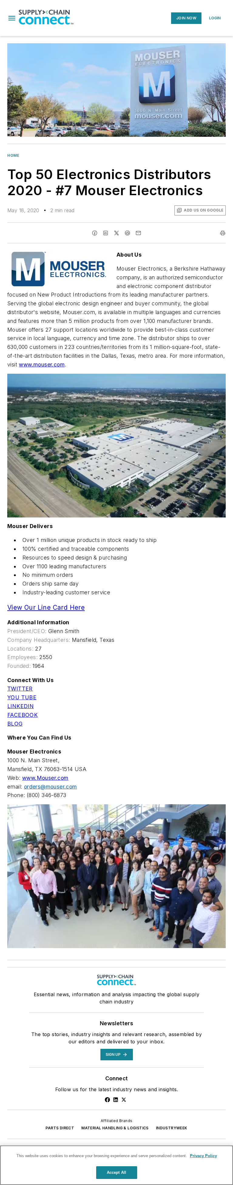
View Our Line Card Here (46, 607)
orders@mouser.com (50, 786)
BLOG (15, 724)
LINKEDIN (20, 706)
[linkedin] (106, 233)
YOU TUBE (21, 697)
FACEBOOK (22, 715)
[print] (223, 233)
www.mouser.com (42, 364)
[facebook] (95, 233)
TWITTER (20, 688)
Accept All (116, 1172)
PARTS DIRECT (60, 1128)
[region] (116, 1165)
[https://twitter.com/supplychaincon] (124, 1100)
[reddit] (127, 233)
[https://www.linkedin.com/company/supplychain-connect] (116, 1100)
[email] (138, 233)
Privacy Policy (203, 1156)
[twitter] (116, 233)
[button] (11, 18)
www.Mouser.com (45, 778)
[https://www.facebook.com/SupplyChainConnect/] (107, 1100)
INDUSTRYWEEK (171, 1128)
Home (13, 155)
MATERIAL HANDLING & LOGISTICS (115, 1128)
